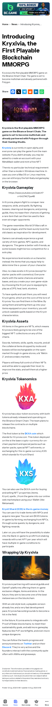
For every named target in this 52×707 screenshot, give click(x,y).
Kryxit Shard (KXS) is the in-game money (25, 509)
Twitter (28, 643)
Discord (6, 647)
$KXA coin (30, 433)
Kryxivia (6, 147)
